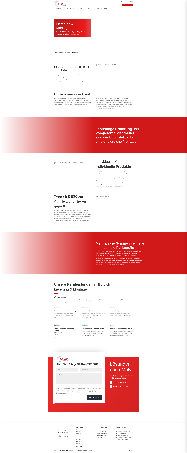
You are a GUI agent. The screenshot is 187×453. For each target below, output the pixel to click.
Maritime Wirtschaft (102, 435)
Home (55, 52)
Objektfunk (79, 431)
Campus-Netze (80, 429)
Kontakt (123, 1)
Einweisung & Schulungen (124, 437)
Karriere (105, 8)
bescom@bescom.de (124, 386)
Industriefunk (79, 433)
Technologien (81, 8)
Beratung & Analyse (123, 429)
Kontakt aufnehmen (127, 4)
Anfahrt (127, 1)
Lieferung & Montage (123, 435)
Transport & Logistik (102, 433)
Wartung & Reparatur (123, 439)
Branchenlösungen (59, 8)
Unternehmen (91, 8)
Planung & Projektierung (124, 431)
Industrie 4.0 (100, 429)
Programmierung (122, 433)
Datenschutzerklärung (81, 450)
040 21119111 (124, 382)
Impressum (71, 450)
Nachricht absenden (94, 397)
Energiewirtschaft (101, 431)
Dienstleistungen (71, 8)
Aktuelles (99, 8)
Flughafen (99, 437)
